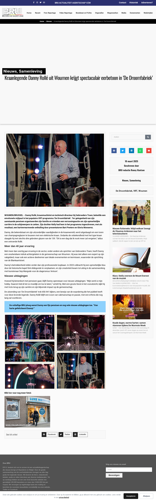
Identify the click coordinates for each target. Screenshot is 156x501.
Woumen (143, 191)
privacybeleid (64, 497)
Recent (37, 13)
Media (124, 13)
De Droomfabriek (124, 191)
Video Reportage (65, 13)
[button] (49, 434)
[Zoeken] (148, 137)
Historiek (133, 2)
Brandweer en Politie (84, 13)
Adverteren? (147, 2)
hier (10, 393)
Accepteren (130, 496)
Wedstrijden (148, 13)
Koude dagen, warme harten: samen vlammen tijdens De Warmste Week (129, 324)
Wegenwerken (112, 13)
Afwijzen (146, 496)
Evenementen (135, 13)
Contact (122, 2)
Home (29, 13)
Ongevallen (99, 13)
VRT (135, 191)
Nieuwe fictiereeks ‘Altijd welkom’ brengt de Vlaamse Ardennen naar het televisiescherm (131, 231)
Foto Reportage (50, 13)
